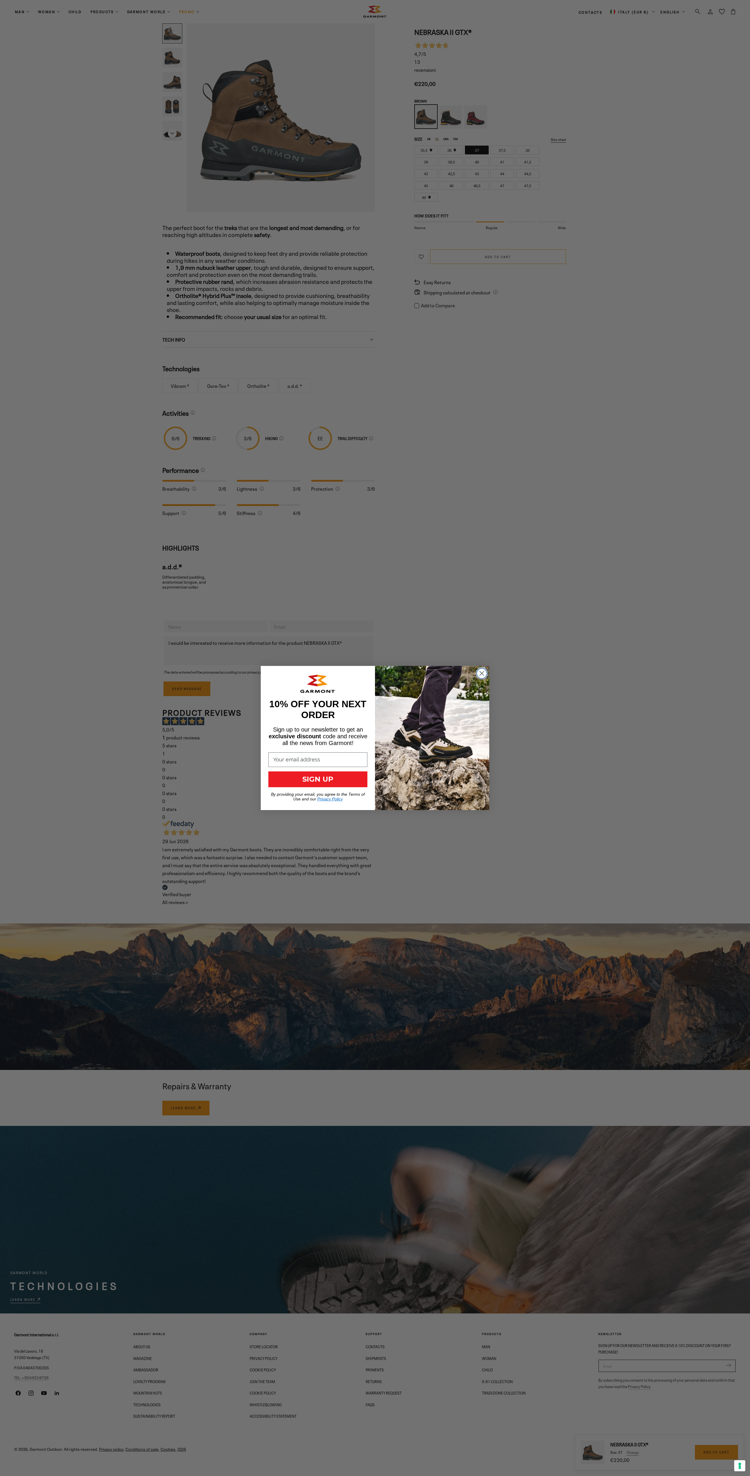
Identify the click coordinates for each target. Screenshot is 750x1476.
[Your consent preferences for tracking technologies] (739, 1465)
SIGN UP (317, 779)
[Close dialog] (482, 673)
